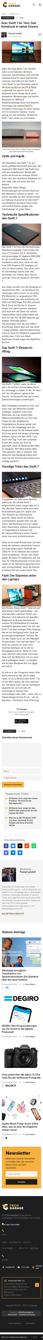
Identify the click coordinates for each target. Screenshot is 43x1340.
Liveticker (34, 1248)
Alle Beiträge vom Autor (13, 914)
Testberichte (14, 14)
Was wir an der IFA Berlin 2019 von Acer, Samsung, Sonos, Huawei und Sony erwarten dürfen (22, 821)
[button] (21, 1337)
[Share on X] (20, 845)
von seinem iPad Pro (23, 105)
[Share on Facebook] (6, 845)
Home (3, 14)
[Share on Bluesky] (13, 845)
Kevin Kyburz (30, 984)
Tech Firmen (7, 1248)
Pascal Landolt (15, 33)
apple (34, 663)
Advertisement (14, 1323)
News (4, 1242)
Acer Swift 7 (18, 69)
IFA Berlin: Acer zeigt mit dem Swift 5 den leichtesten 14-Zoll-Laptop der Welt (23, 810)
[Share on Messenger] (20, 852)
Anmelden (21, 1182)
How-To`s (27, 1242)
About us (23, 1248)
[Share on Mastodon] (6, 852)
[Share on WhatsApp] (33, 845)
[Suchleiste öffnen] (34, 4)
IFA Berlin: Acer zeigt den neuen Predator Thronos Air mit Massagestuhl (23, 801)
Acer (21, 18)
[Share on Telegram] (13, 852)
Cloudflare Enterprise (27, 1315)
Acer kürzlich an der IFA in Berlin (21, 87)
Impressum (30, 1323)
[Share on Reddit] (26, 845)
